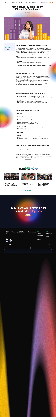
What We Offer (18, 2)
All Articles (7, 49)
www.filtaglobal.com (28, 159)
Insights (27, 2)
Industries (22, 2)
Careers (30, 2)
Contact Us (34, 2)
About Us (13, 2)
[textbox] (44, 2)
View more (27, 190)
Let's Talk (50, 2)
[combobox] (44, 2)
